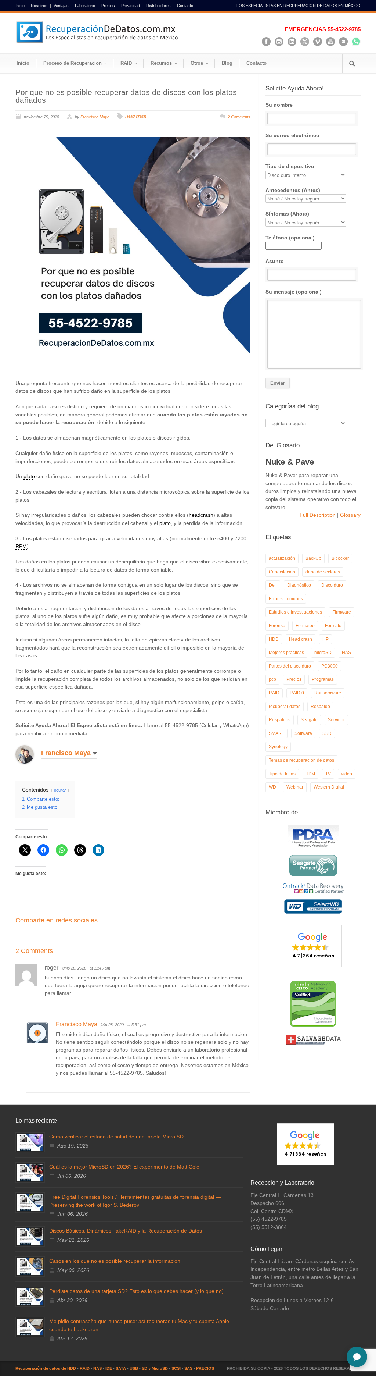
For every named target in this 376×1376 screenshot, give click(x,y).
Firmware (341, 612)
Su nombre (279, 105)
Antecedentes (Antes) (292, 190)
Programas (323, 679)
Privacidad (130, 6)
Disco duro (332, 585)
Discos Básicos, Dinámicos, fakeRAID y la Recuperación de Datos (125, 1231)
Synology (278, 746)
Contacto (185, 6)
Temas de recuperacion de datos (301, 760)
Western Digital (329, 787)
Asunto (274, 261)
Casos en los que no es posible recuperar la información (114, 1261)
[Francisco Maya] (30, 754)
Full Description (318, 515)
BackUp (313, 558)
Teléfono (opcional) (290, 238)
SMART (276, 733)
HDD (274, 639)
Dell (273, 585)
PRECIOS (205, 1368)
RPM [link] (21, 546)
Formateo (305, 625)
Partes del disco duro (290, 666)
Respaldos (279, 719)
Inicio (20, 6)
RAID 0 (297, 693)
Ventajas (61, 6)
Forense (277, 625)
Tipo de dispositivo (289, 166)
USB (134, 1368)
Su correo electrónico (292, 135)
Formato (333, 625)
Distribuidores (158, 6)
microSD (323, 652)
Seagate (309, 719)
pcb (272, 679)
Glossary (350, 515)
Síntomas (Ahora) (287, 214)
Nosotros (39, 6)
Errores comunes (286, 598)
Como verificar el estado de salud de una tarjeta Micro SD (116, 1136)
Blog (227, 63)
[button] (313, 946)
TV (328, 773)
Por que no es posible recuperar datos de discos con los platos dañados (126, 96)
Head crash (135, 116)
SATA (121, 1368)
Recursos (164, 63)
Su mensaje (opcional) (293, 292)
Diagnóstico (299, 585)
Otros (199, 63)
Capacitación (282, 572)
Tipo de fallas (282, 773)
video (346, 773)
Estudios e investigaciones (295, 612)
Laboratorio (85, 6)
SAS (188, 1368)
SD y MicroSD (155, 1368)
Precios (108, 6)
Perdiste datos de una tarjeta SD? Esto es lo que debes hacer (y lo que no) (136, 1291)
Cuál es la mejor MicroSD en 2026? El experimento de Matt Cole (124, 1167)
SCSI (176, 1368)
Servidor (336, 719)
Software (303, 733)
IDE (108, 1368)
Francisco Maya (94, 117)
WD (272, 787)
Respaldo (320, 706)
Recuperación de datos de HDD (45, 1368)
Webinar (294, 787)
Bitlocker (340, 558)
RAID (128, 63)
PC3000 (329, 666)
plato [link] (29, 476)
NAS (346, 652)
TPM (310, 773)
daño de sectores (323, 572)
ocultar (60, 790)
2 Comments (239, 117)
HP (325, 639)
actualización (282, 558)
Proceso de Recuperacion (74, 63)
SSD (327, 733)
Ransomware (327, 693)
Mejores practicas (286, 652)
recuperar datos (284, 706)
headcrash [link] (201, 515)
